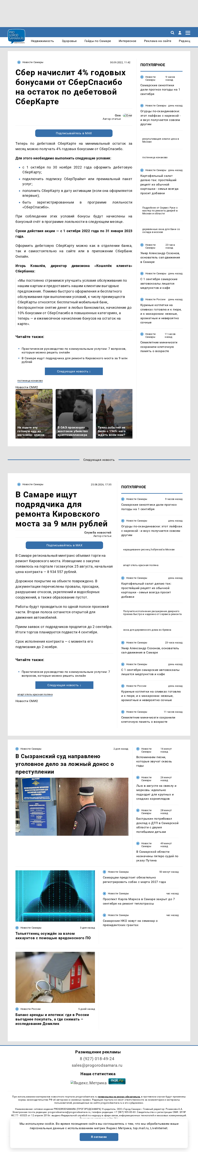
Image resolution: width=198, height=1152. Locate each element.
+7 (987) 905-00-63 (125, 1112)
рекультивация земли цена (159, 138)
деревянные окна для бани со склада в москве (161, 230)
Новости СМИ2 (26, 387)
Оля (118, 115)
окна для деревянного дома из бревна (147, 629)
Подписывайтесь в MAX (74, 133)
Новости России (155, 299)
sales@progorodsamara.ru (97, 1065)
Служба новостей (97, 532)
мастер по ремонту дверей (158, 210)
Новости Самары (32, 62)
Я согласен (99, 1137)
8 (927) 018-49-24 (97, 1058)
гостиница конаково (30, 380)
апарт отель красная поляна (35, 694)
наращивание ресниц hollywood (143, 549)
